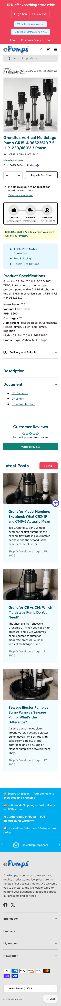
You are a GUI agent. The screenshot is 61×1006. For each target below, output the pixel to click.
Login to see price (13, 159)
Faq (49, 40)
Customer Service (32, 40)
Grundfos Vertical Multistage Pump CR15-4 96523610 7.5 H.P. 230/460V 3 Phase (30, 72)
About (13, 40)
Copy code (41, 13)
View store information (20, 195)
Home (6, 69)
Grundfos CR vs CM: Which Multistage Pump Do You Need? (30, 612)
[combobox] (30, 58)
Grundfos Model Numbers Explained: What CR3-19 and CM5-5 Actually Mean (29, 516)
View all (48, 465)
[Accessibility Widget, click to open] (55, 503)
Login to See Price (41, 175)
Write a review (30, 446)
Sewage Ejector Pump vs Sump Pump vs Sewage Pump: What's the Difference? (28, 714)
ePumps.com (17, 999)
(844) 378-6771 (19, 231)
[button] (48, 49)
